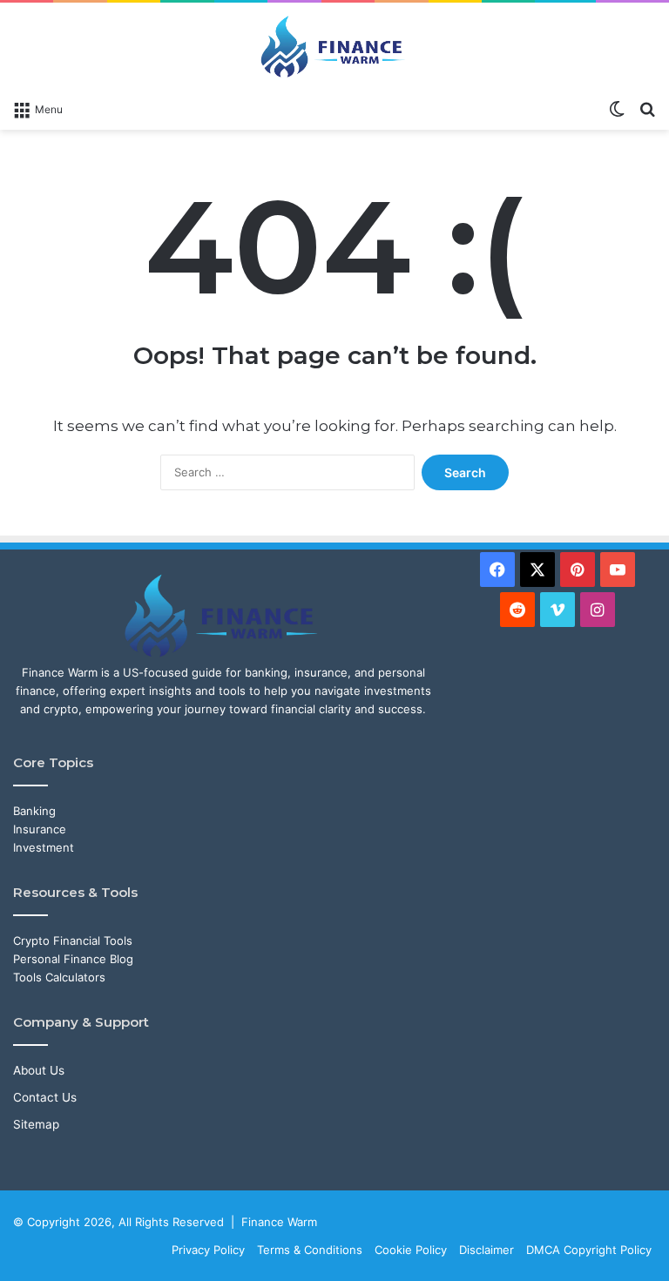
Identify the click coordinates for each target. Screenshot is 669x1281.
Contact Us (45, 1097)
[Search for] (647, 108)
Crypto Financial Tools (72, 940)
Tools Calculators (59, 977)
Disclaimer (486, 1250)
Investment (43, 847)
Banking (34, 811)
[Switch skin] (616, 108)
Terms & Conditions (309, 1250)
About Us (38, 1070)
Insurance (39, 829)
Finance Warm (279, 1222)
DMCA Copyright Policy (589, 1250)
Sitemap (36, 1124)
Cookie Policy (411, 1250)
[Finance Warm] (334, 46)
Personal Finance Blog (73, 959)
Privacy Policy (208, 1250)
